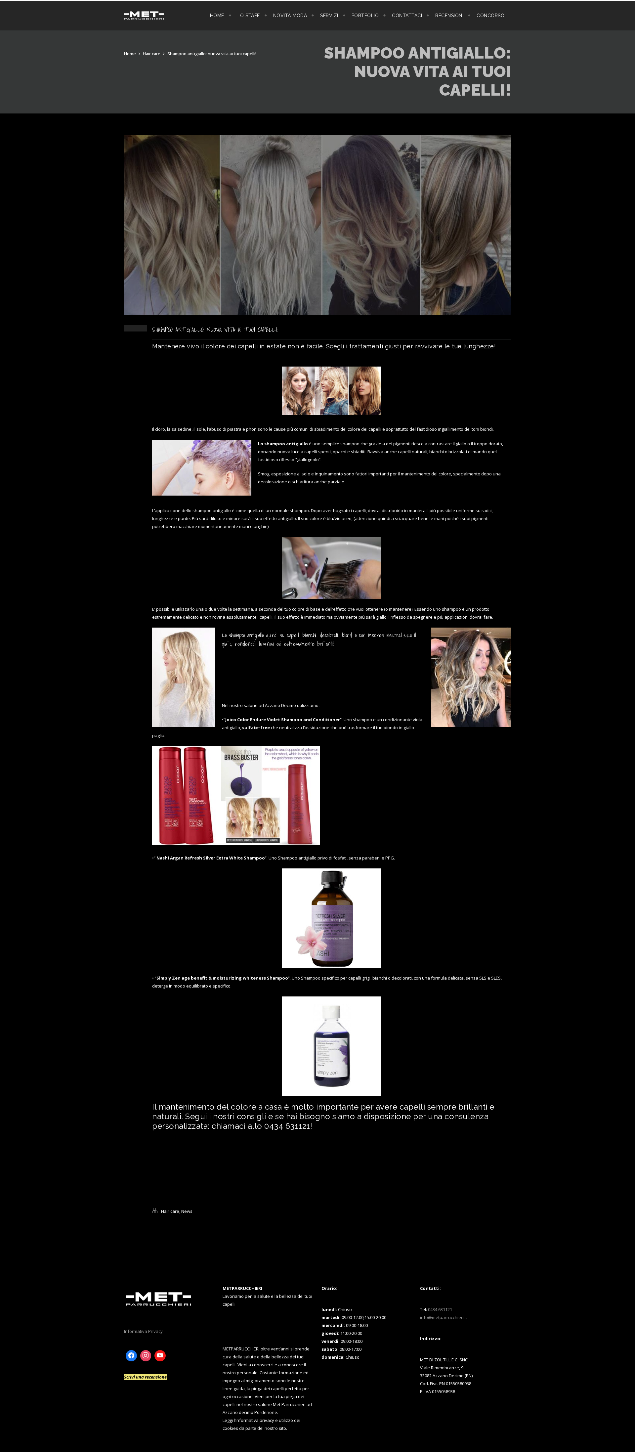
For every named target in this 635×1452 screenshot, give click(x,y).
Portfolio (365, 15)
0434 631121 (440, 1309)
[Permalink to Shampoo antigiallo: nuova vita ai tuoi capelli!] (317, 313)
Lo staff (248, 15)
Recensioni (449, 15)
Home (217, 15)
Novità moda (290, 15)
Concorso (490, 15)
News (186, 1211)
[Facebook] (131, 1355)
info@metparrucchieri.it (443, 1317)
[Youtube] (160, 1355)
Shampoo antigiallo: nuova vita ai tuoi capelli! (211, 54)
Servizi (329, 15)
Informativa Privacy (143, 1331)
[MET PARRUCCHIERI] (144, 15)
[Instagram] (146, 1355)
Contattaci (407, 15)
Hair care (151, 54)
